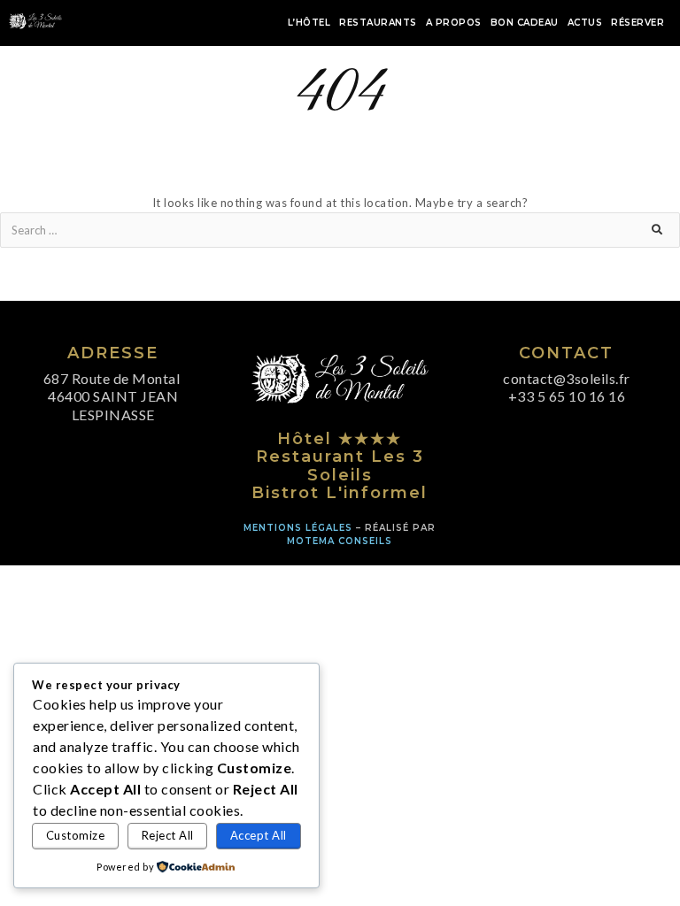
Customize (75, 835)
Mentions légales (297, 528)
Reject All (168, 835)
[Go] (665, 230)
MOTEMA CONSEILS (339, 541)
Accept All (258, 835)
